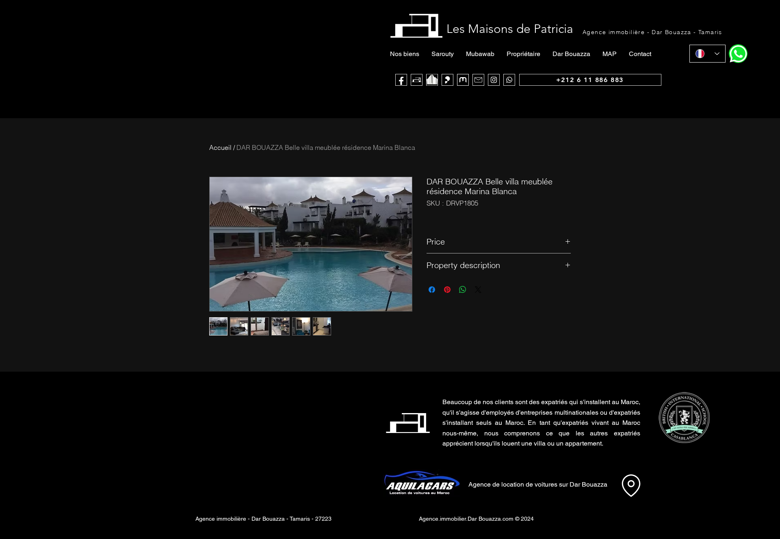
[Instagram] (494, 80)
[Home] (738, 53)
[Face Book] (401, 80)
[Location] (631, 485)
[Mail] (478, 80)
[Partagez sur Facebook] (432, 289)
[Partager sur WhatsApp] (463, 289)
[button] (684, 417)
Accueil (220, 147)
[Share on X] (478, 289)
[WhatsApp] (509, 80)
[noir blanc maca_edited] (432, 80)
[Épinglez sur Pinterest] (447, 289)
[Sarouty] (447, 80)
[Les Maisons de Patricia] (416, 80)
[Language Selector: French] (707, 54)
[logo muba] (463, 80)
